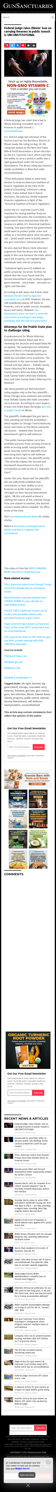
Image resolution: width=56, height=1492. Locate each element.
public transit (31, 697)
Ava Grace (23, 40)
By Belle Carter (31, 1149)
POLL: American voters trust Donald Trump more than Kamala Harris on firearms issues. (27, 588)
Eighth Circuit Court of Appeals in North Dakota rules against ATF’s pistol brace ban (33, 1223)
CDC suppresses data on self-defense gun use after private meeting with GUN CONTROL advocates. (27, 641)
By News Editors (31, 1356)
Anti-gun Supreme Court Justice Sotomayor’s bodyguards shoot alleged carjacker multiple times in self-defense (31, 1323)
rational (44, 697)
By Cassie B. (30, 1370)
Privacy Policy (22, 1469)
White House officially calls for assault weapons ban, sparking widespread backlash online (33, 1237)
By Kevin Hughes (32, 1268)
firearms (9, 690)
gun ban (30, 690)
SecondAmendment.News (23, 516)
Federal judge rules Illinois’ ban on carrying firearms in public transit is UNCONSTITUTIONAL (32, 1127)
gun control (42, 690)
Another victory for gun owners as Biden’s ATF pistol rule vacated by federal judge (31, 1401)
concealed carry (37, 687)
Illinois (30, 694)
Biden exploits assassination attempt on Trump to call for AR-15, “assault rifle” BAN (32, 1307)
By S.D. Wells (30, 1214)
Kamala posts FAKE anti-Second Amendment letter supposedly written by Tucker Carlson (33, 1172)
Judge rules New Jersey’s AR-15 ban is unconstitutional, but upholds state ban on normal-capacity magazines (33, 1262)
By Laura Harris (31, 1164)
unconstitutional (31, 705)
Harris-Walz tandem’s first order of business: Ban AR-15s (31, 1249)
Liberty (8, 697)
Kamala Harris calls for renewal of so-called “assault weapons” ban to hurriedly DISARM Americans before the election (33, 1187)
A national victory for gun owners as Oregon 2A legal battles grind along (32, 1388)
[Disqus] (28, 915)
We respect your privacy (39, 1444)
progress (18, 697)
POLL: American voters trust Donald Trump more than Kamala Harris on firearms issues (32, 1158)
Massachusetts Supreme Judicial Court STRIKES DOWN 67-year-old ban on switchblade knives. (25, 601)
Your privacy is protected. (16, 755)
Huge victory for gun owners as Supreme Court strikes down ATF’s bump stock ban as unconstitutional (32, 1364)
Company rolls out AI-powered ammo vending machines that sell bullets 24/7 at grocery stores (33, 1339)
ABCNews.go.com (13, 662)
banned (36, 683)
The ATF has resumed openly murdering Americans (28, 1351)
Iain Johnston (18, 694)
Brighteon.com (12, 668)
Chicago (23, 687)
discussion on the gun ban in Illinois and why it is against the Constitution (24, 530)
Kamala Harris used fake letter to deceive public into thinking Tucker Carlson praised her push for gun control (31, 1142)
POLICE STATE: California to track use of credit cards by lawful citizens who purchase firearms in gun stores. (25, 614)
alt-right (26, 683)
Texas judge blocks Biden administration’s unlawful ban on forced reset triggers (30, 1276)
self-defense (35, 701)
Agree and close (27, 1475)
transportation (12, 705)
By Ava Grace (31, 1133)
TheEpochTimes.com (15, 656)
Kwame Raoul (42, 694)
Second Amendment (15, 701)
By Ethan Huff (30, 1178)
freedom (19, 690)
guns (7, 694)
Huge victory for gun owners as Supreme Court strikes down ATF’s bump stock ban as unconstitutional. (26, 627)
